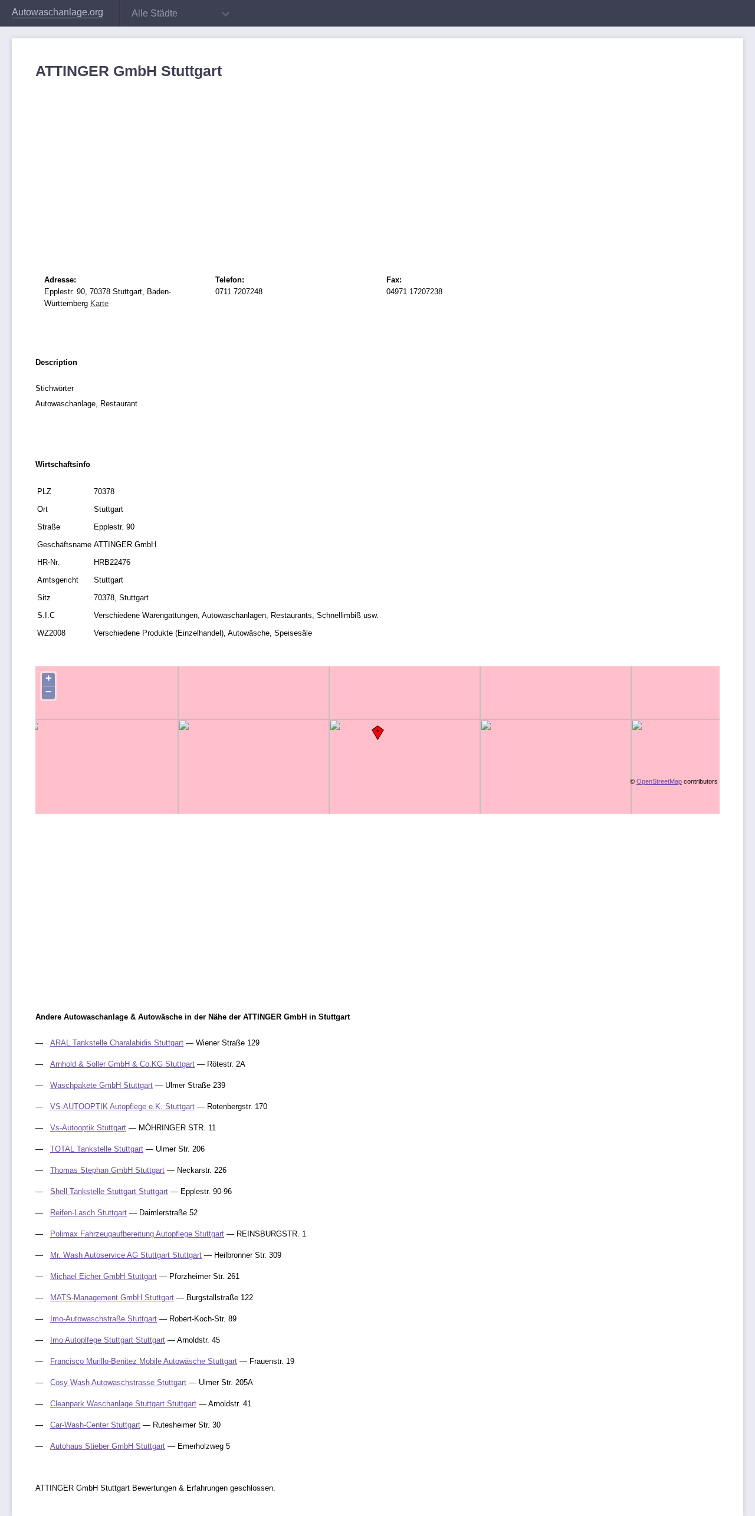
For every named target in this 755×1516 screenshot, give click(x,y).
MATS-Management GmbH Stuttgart (112, 1297)
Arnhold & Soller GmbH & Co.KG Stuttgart (122, 1064)
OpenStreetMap (659, 781)
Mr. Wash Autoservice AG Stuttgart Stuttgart (126, 1255)
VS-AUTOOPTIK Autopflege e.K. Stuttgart (122, 1106)
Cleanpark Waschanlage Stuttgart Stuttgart (123, 1403)
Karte (99, 303)
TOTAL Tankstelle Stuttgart (96, 1149)
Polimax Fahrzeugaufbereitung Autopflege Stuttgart (137, 1233)
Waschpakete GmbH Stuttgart (101, 1085)
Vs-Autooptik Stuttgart (88, 1127)
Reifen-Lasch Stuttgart (88, 1212)
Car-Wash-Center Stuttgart (95, 1424)
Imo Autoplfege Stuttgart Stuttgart (107, 1340)
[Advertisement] (377, 168)
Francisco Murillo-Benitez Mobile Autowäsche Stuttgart (143, 1361)
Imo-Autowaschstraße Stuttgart (103, 1318)
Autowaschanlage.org (57, 12)
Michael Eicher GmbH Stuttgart (103, 1276)
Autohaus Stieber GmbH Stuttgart (107, 1446)
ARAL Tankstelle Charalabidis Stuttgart (116, 1042)
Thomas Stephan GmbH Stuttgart (107, 1170)
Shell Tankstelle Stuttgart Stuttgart (109, 1191)
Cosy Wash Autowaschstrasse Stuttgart (118, 1382)
